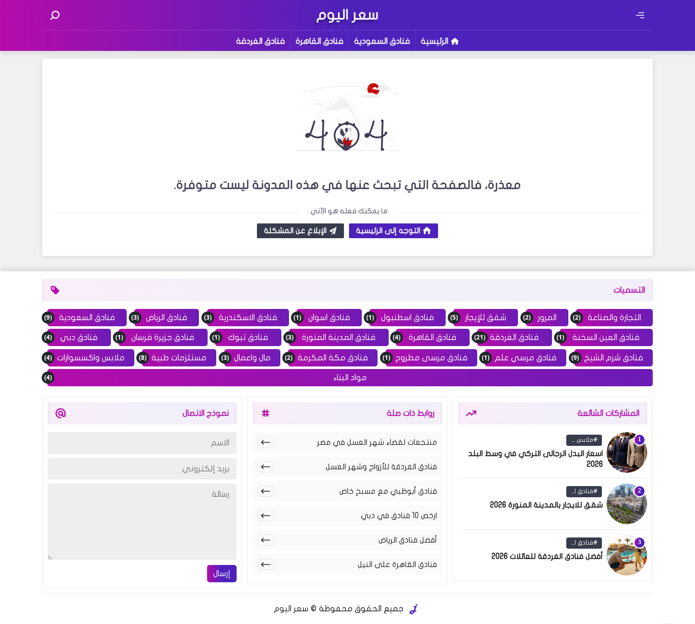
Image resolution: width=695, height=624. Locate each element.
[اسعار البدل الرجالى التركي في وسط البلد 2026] (626, 452)
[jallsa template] (413, 609)
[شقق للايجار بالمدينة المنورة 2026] (626, 504)
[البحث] (55, 15)
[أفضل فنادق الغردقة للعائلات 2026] (626, 555)
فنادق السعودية (382, 41)
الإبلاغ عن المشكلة (295, 230)
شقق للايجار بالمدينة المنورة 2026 (546, 505)
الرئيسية (434, 41)
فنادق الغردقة (260, 41)
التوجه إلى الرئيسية (388, 230)
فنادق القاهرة (319, 41)
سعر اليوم (291, 609)
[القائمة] (640, 15)
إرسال (221, 574)
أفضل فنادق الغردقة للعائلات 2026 (547, 556)
